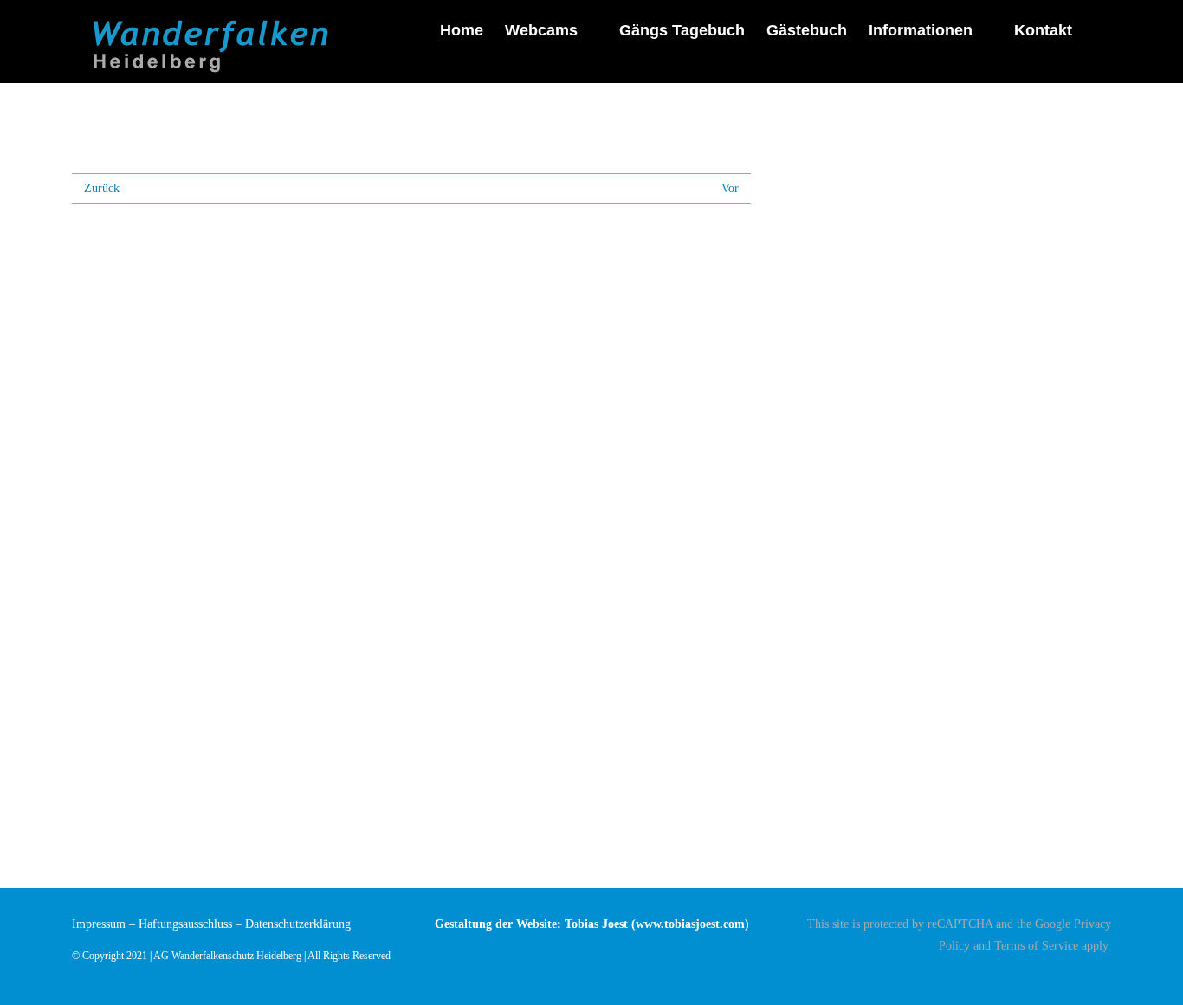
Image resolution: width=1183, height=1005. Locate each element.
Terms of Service (1036, 945)
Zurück (102, 188)
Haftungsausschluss (185, 924)
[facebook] (1106, 976)
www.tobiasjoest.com (690, 924)
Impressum (99, 924)
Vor (730, 188)
